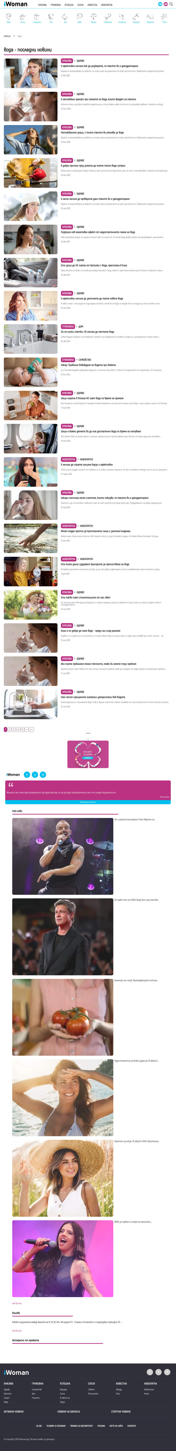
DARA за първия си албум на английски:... (133, 1221)
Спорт (6, 1398)
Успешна (69, 5)
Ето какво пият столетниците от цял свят (85, 597)
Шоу (118, 1393)
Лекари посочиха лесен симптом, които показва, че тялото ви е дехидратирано (104, 498)
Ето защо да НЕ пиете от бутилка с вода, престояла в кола (94, 265)
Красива (42, 5)
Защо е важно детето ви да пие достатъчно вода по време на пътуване (101, 431)
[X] (35, 774)
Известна (92, 5)
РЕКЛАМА (101, 1426)
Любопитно (149, 1389)
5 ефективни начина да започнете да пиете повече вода (92, 298)
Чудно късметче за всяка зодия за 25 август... (136, 1060)
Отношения (93, 1393)
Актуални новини (14, 1411)
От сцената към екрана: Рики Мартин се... (135, 819)
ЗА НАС (39, 1426)
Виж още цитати (88, 802)
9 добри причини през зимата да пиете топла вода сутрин (93, 165)
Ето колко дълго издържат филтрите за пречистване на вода (95, 564)
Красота (7, 1393)
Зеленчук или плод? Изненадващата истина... (136, 980)
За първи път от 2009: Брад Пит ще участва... (136, 900)
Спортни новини (120, 1411)
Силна (62, 1393)
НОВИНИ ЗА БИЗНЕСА (68, 1411)
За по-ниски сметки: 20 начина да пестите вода (87, 331)
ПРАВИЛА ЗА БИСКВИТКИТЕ (81, 1426)
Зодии (62, 1402)
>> (31, 730)
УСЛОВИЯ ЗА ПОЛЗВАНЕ (56, 1426)
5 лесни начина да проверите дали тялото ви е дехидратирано (95, 199)
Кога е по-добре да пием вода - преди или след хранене (90, 630)
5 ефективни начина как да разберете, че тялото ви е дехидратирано (99, 66)
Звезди (119, 1389)
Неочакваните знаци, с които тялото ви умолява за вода (92, 132)
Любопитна (106, 5)
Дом (33, 1393)
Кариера (63, 1389)
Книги (146, 1393)
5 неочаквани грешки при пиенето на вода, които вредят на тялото (98, 99)
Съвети (91, 1389)
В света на (65, 1398)
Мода (6, 1402)
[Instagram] (43, 774)
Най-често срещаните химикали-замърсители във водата (93, 697)
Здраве (7, 1389)
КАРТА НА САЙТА (116, 1426)
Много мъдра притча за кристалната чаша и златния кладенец (95, 531)
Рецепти (36, 1398)
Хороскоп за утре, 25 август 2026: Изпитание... (137, 1141)
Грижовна (56, 5)
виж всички (17, 1303)
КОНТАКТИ (131, 1426)
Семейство (37, 1389)
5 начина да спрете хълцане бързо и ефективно (87, 464)
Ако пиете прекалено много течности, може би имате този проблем (98, 664)
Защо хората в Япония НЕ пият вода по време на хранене (92, 398)
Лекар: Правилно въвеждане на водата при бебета (88, 365)
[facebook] (27, 774)
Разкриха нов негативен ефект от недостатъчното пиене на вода (98, 232)
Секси (80, 5)
